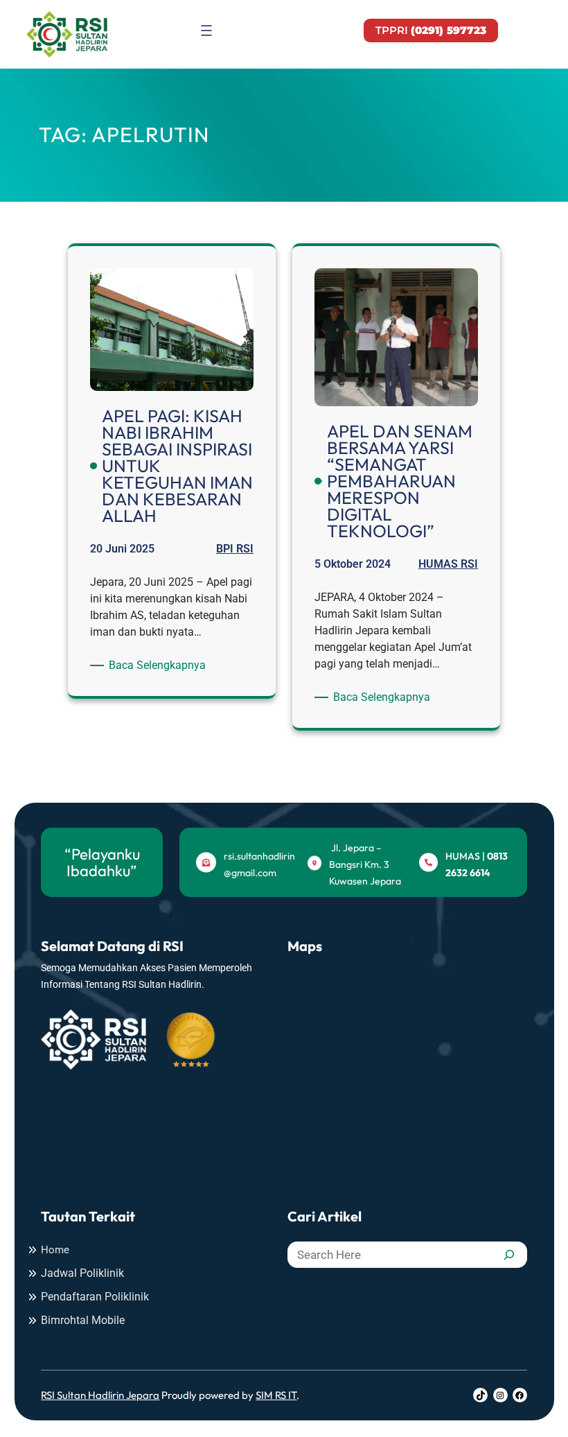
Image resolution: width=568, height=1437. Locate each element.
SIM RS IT (276, 1395)
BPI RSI (235, 548)
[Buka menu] (206, 30)
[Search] (509, 1254)
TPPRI (430, 30)
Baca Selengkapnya (160, 666)
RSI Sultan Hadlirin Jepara (100, 1395)
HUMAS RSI (448, 564)
